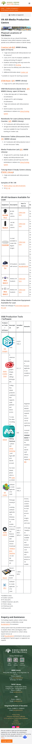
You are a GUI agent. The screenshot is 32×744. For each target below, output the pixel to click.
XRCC (4, 588)
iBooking (18, 65)
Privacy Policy (16, 714)
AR (9, 188)
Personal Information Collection (16, 716)
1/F (2, 139)
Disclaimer (16, 722)
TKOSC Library (7, 172)
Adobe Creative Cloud (4, 374)
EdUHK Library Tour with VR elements (15, 186)
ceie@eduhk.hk (18, 701)
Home (2, 8)
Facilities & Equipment (12, 8)
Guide (13, 477)
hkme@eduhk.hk (18, 710)
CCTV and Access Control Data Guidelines (16, 718)
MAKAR (5, 439)
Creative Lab (6, 47)
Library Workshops (12, 451)
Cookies (16, 720)
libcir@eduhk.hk (5, 624)
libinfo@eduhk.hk (18, 678)
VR (7, 188)
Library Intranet (16, 724)
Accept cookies (6, 741)
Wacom (5, 578)
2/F (13, 81)
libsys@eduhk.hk (23, 266)
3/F (21, 149)
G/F (13, 47)
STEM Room (6, 81)
